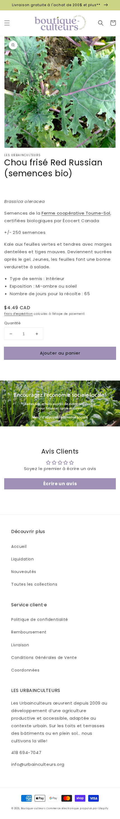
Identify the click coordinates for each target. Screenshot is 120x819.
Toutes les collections (34, 584)
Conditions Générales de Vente (44, 657)
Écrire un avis (60, 483)
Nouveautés (23, 571)
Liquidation (22, 559)
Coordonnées (25, 670)
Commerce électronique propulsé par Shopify (77, 808)
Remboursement (29, 632)
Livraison (20, 645)
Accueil (19, 546)
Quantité (12, 323)
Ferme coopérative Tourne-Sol (76, 213)
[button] (7, 23)
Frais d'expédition (18, 314)
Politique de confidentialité (39, 619)
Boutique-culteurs (33, 808)
